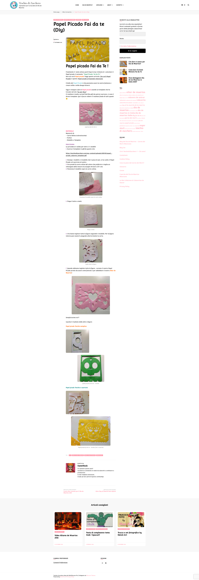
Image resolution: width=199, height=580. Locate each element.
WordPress (63, 576)
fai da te (138, 115)
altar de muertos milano (126, 95)
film (142, 115)
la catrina (139, 118)
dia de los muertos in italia (126, 108)
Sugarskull (137, 125)
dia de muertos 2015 (133, 110)
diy (70, 455)
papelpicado (99, 455)
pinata (131, 125)
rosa (134, 125)
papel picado (129, 123)
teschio (133, 128)
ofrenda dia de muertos (127, 120)
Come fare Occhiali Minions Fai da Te (136, 71)
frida (144, 115)
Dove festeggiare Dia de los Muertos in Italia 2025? (136, 80)
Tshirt (142, 131)
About (109, 5)
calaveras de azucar (131, 100)
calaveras (123, 100)
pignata (127, 125)
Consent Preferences (60, 562)
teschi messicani (128, 128)
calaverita (141, 100)
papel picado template (77, 455)
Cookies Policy (125, 159)
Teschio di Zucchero (30, 3)
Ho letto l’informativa (128, 46)
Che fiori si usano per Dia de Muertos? (137, 63)
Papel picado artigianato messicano (90, 79)
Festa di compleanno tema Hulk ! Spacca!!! (98, 533)
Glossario (123, 166)
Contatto (119, 5)
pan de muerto (135, 120)
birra (126, 97)
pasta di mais (137, 123)
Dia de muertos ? (87, 5)
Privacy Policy (124, 186)
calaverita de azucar (126, 102)
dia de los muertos (138, 105)
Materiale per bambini (69, 19)
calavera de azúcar (136, 97)
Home (77, 5)
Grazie (122, 170)
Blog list (122, 147)
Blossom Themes (90, 575)
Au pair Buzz (82, 92)
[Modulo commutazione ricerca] (188, 5)
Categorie (99, 5)
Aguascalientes (123, 92)
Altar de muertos (58, 19)
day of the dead (127, 105)
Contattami (124, 155)
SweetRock (56, 39)
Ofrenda (78, 19)
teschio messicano (136, 131)
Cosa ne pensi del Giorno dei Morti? (132, 163)
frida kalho (122, 118)
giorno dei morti (131, 118)
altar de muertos (135, 92)
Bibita (124, 97)
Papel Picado (85, 19)
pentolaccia (122, 125)
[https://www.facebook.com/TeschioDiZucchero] (105, 563)
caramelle (135, 102)
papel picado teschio (90, 455)
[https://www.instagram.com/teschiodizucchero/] (102, 563)
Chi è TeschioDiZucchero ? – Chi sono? (133, 151)
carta (139, 102)
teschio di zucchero (131, 129)
